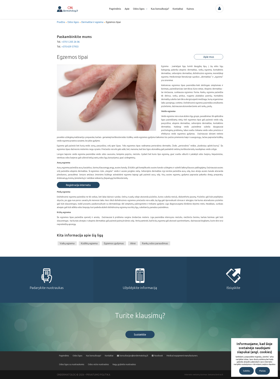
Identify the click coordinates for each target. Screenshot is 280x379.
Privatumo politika (98, 374)
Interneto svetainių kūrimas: (196, 374)
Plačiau (262, 371)
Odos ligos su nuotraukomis (71, 364)
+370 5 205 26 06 (71, 41)
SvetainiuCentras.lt (215, 374)
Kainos (190, 8)
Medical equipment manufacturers (182, 355)
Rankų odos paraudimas (155, 243)
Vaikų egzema (67, 243)
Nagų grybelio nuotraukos (124, 364)
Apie (127, 8)
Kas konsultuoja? (160, 8)
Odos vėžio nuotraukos (98, 364)
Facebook (158, 355)
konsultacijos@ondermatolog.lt (134, 355)
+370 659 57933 (70, 46)
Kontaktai (178, 8)
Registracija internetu (78, 185)
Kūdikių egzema (89, 243)
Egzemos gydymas (114, 243)
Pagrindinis (115, 8)
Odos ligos (139, 8)
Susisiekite (140, 334)
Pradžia (61, 22)
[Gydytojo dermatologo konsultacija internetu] (70, 8)
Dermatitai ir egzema (92, 22)
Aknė (133, 243)
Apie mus (208, 56)
